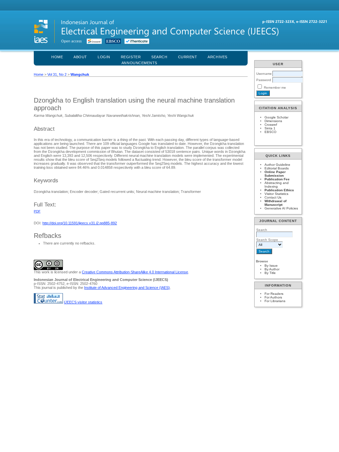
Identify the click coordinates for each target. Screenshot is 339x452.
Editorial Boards (277, 168)
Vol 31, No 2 (57, 74)
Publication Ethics (279, 190)
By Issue (271, 265)
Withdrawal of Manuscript (275, 202)
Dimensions (273, 121)
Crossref (271, 124)
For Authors (273, 297)
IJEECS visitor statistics (83, 302)
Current (187, 57)
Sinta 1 (270, 128)
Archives (217, 57)
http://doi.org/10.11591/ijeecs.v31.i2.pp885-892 (79, 223)
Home (57, 57)
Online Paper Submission (275, 173)
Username (264, 73)
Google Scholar (276, 117)
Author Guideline (277, 164)
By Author (272, 269)
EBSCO (270, 132)
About (80, 57)
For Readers (274, 293)
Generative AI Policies (281, 208)
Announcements (139, 63)
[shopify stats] (48, 302)
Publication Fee (277, 179)
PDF (37, 211)
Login (104, 57)
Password (263, 80)
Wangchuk (80, 74)
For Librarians (275, 301)
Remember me (275, 87)
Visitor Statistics (276, 194)
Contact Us (273, 197)
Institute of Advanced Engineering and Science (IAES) (127, 288)
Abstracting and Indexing (277, 184)
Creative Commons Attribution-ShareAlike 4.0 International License (135, 272)
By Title (270, 273)
